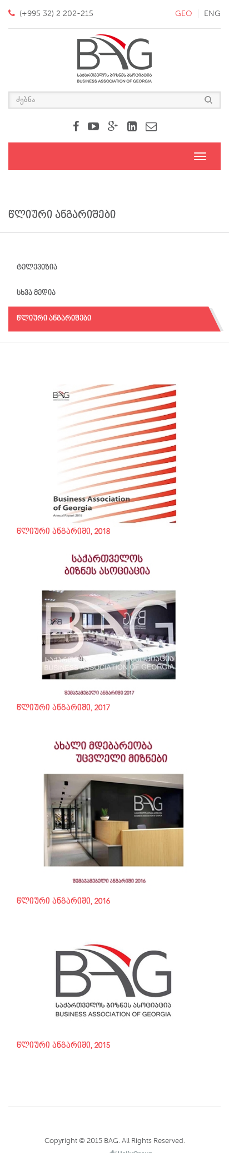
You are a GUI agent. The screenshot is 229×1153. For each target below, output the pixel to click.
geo (183, 13)
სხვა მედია (36, 293)
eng (212, 13)
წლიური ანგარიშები (54, 318)
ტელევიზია (37, 267)
